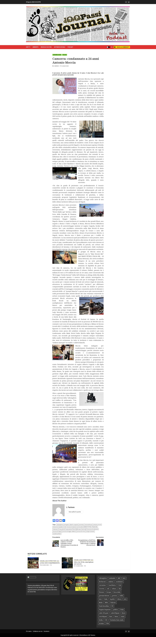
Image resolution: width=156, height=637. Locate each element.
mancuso (55, 529)
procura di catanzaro (93, 529)
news (58, 560)
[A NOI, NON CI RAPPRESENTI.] (33, 562)
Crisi (119, 585)
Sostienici (46, 631)
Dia (120, 589)
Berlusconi (102, 582)
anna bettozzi (88, 524)
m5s (125, 599)
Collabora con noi (37, 631)
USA (107, 623)
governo (114, 595)
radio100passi (115, 613)
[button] (112, 47)
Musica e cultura (46, 47)
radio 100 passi (103, 613)
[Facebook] (126, 2)
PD (112, 606)
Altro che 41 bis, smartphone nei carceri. (83, 563)
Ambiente (35, 47)
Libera (119, 599)
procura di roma (81, 531)
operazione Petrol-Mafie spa (73, 529)
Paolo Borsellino (104, 606)
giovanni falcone (104, 595)
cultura (114, 589)
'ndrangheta (60, 524)
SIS (106, 620)
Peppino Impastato (105, 609)
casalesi (61, 527)
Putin (122, 609)
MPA (106, 602)
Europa (108, 592)
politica (115, 609)
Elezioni (101, 592)
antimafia (112, 578)
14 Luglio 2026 (79, 566)
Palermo (113, 602)
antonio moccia (97, 524)
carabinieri (119, 582)
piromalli (84, 529)
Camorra (55, 527)
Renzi (123, 613)
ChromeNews (83, 635)
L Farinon (56, 66)
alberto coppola (74, 524)
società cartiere (57, 533)
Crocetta (101, 589)
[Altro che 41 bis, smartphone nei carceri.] (67, 562)
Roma (116, 616)
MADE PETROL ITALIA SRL (90, 527)
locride (81, 527)
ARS (119, 578)
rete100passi (103, 616)
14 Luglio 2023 (65, 66)
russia (122, 616)
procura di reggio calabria (69, 531)
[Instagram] (129, 2)
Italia (105, 599)
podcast (70, 47)
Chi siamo (29, 631)
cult (108, 589)
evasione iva (75, 527)
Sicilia (101, 620)
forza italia (117, 592)
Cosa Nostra (112, 585)
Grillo (121, 595)
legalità (112, 599)
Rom (110, 616)
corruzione (102, 585)
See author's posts (75, 512)
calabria (110, 582)
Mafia (101, 602)
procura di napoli (57, 531)
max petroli (62, 529)
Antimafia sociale (59, 47)
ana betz (81, 524)
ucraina (101, 623)
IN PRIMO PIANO (52, 560)
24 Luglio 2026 (45, 565)
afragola (66, 524)
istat (100, 599)
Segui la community (123, 47)
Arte (124, 578)
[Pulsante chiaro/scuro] (108, 47)
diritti (28, 47)
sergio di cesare (90, 531)
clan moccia (67, 527)
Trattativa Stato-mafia (117, 620)
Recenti (64, 54)
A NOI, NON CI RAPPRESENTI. (50, 563)
